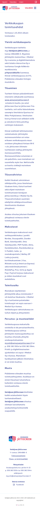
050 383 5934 (12, 470)
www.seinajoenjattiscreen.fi (17, 100)
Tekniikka (13, 2)
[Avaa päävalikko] (31, 8)
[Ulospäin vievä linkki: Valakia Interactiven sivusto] (20, 505)
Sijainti (4, 2)
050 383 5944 (26, 470)
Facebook (20, 484)
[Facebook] (36, 2)
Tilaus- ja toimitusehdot (18, 459)
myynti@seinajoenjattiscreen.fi (18, 343)
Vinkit (21, 2)
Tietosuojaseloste (18, 456)
